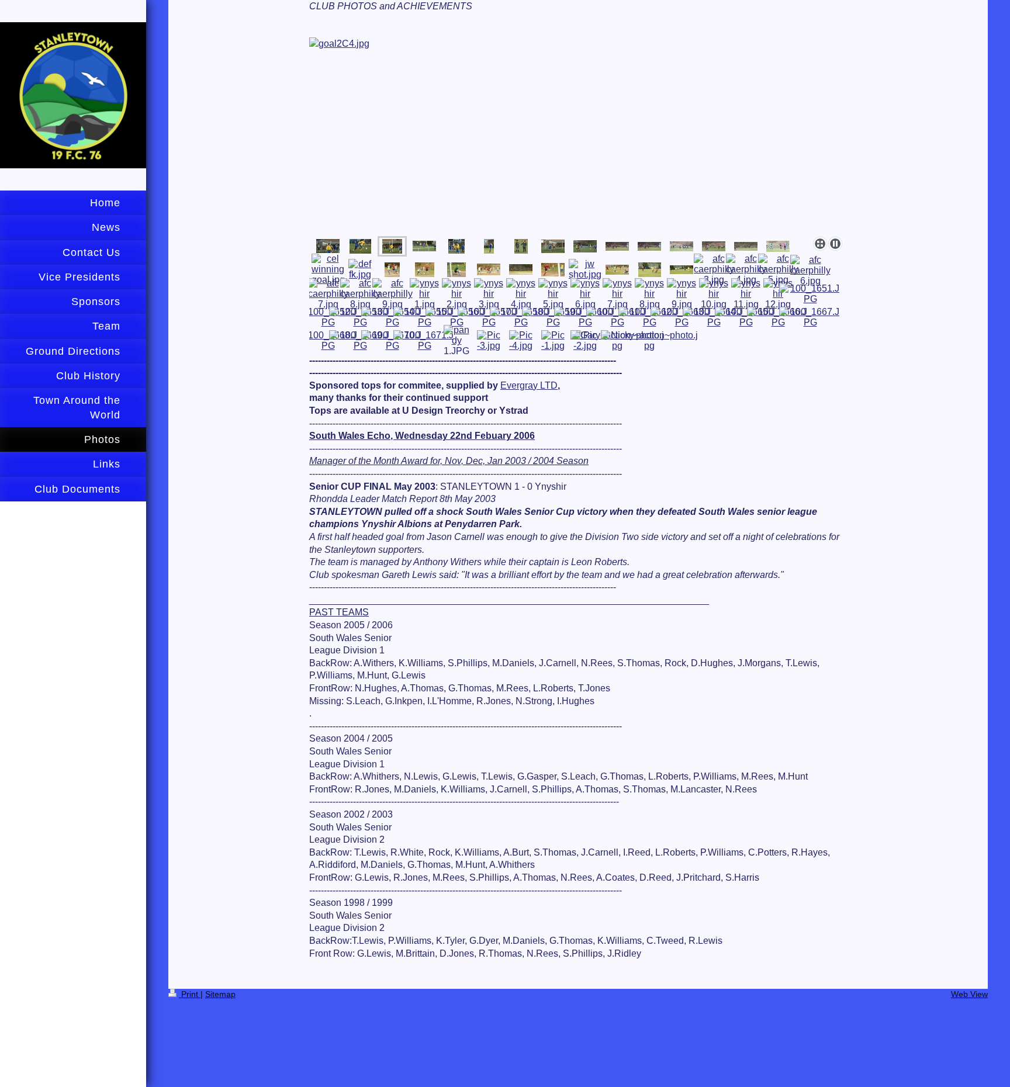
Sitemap (220, 994)
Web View (969, 994)
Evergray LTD (529, 385)
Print (189, 994)
